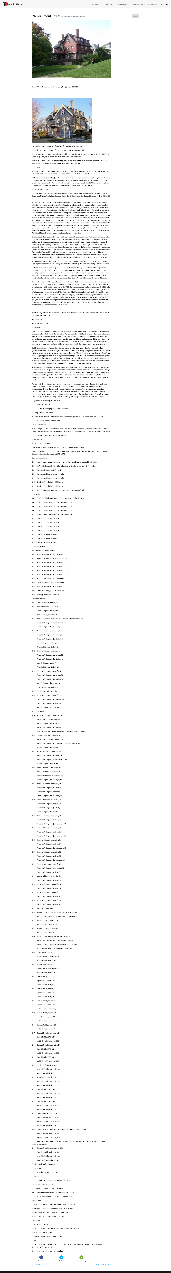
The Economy (109, 4)
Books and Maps (121, 4)
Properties (76, 17)
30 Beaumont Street (103, 1264)
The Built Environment (137, 4)
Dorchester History (153, 4)
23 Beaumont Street (39, 1264)
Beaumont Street (66, 17)
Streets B (83, 17)
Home (162, 4)
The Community (96, 4)
